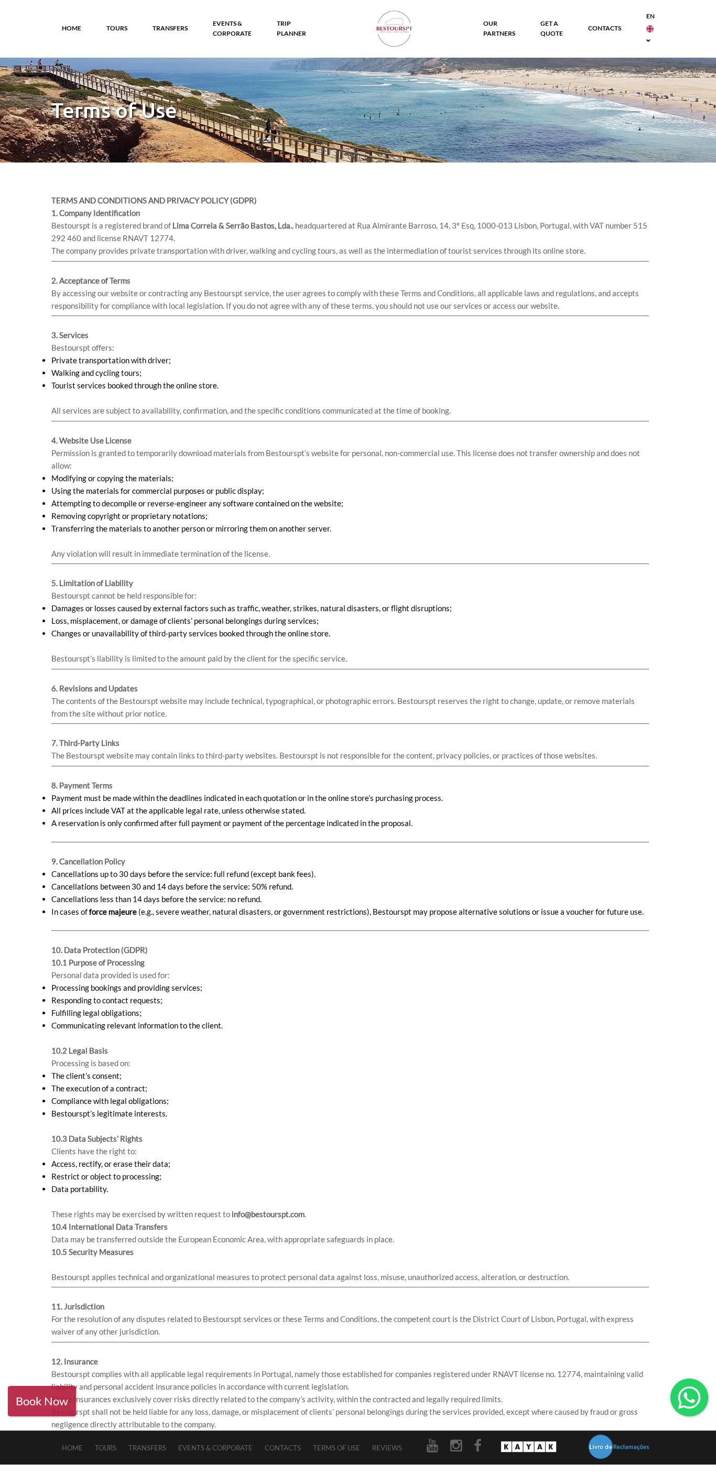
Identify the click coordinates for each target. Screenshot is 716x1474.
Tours (105, 1448)
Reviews (387, 1448)
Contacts (283, 1448)
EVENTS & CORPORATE (232, 28)
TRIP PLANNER (291, 28)
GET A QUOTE (551, 28)
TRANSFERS (170, 28)
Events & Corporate (215, 1448)
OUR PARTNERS (499, 28)
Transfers (147, 1448)
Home (72, 1448)
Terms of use (336, 1448)
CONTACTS (604, 28)
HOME (71, 28)
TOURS (116, 28)
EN (650, 16)
